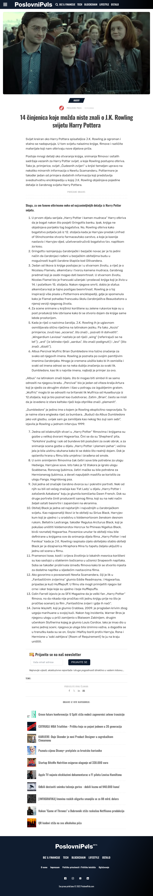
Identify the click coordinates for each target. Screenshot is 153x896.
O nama (44, 867)
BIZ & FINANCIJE (67, 4)
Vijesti (76, 100)
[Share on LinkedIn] (78, 691)
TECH (79, 4)
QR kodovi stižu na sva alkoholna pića (60, 823)
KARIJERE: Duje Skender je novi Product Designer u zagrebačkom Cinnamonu (75, 738)
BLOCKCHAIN (90, 4)
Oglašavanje (104, 867)
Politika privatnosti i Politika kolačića (79, 867)
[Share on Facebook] (69, 691)
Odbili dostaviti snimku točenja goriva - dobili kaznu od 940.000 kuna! (79, 786)
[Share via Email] (83, 691)
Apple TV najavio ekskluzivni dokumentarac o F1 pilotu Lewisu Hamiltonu (80, 774)
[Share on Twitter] (74, 691)
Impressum (54, 867)
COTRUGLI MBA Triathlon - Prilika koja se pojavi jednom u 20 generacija (80, 726)
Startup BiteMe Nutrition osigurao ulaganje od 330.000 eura (73, 762)
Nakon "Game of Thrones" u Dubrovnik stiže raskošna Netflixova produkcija (81, 811)
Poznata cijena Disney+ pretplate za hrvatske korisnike (70, 750)
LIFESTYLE (104, 4)
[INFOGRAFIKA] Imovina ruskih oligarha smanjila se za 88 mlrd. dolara (78, 798)
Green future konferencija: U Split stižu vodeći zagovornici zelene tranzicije (81, 714)
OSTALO (115, 4)
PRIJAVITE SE (79, 662)
